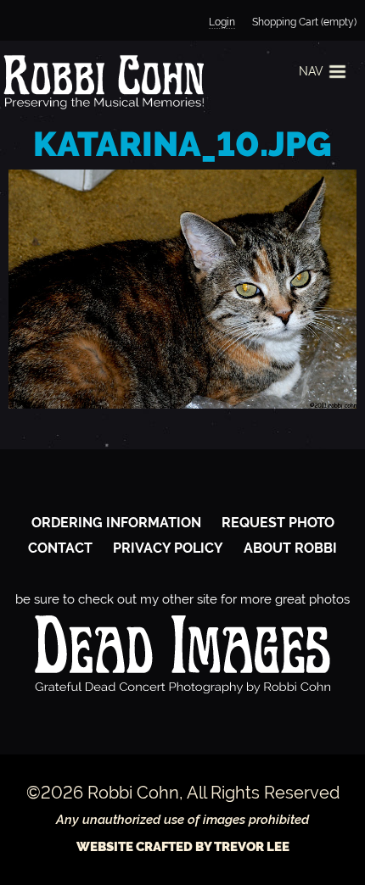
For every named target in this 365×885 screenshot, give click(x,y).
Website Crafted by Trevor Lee (182, 846)
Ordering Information (116, 523)
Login (222, 22)
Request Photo (278, 523)
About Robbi (290, 548)
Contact (60, 548)
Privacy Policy (168, 548)
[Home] (102, 81)
